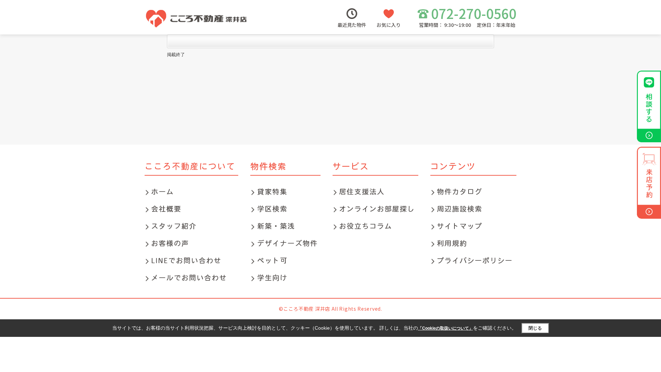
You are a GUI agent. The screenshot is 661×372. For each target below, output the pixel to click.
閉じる (535, 328)
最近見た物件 (351, 24)
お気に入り (389, 24)
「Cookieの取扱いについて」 (445, 328)
